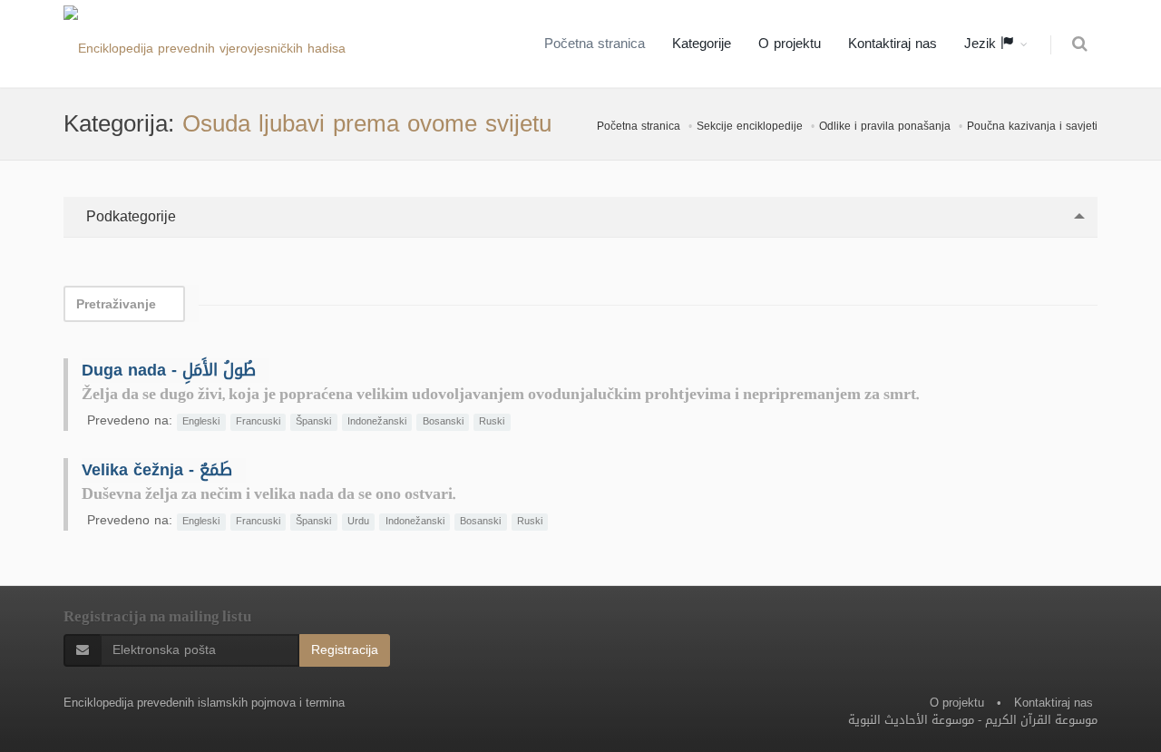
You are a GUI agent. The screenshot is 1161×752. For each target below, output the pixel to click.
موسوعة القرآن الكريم (1041, 719)
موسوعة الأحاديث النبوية (911, 719)
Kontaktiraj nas (892, 43)
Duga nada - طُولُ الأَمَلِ (169, 370)
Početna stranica (594, 43)
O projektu (789, 43)
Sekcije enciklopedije (750, 126)
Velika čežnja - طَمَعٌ (157, 469)
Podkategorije (129, 216)
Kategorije (701, 43)
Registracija (344, 650)
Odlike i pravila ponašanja (885, 126)
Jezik (982, 43)
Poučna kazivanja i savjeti (1032, 126)
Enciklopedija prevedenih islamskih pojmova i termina (204, 702)
